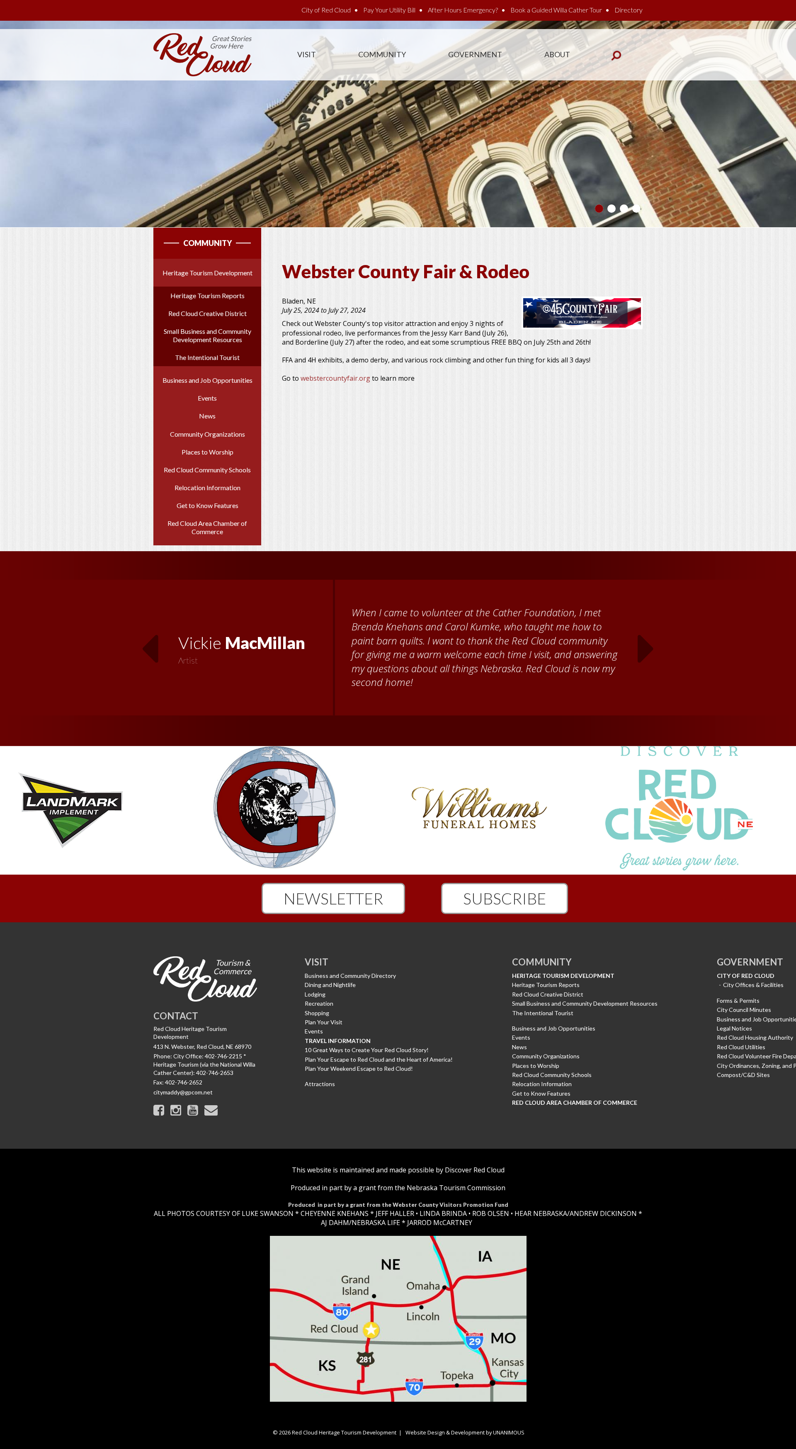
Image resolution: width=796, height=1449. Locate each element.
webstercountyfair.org (335, 378)
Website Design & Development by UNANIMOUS (464, 1432)
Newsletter (333, 898)
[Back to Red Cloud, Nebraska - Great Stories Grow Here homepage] (202, 53)
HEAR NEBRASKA (540, 1213)
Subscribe (504, 898)
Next (646, 643)
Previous (149, 643)
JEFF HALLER (394, 1213)
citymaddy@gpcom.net (183, 1092)
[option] (398, 648)
